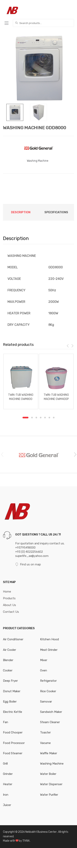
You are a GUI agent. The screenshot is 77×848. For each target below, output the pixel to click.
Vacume (45, 743)
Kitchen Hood (49, 639)
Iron (5, 794)
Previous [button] (2, 454)
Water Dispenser (51, 784)
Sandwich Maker (51, 712)
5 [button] (45, 417)
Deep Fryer (10, 681)
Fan (5, 722)
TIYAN (26, 840)
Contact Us (11, 612)
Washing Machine (37, 161)
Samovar (46, 701)
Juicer (7, 805)
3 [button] (36, 417)
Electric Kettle (12, 712)
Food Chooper (13, 732)
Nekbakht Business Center (41, 832)
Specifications (56, 212)
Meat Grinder (48, 650)
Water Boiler (48, 774)
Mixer (43, 660)
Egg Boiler (10, 701)
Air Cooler (9, 650)
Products (9, 598)
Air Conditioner (13, 639)
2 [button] (32, 417)
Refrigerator (48, 681)
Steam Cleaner (50, 722)
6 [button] (49, 417)
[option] (38, 68)
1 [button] (25, 417)
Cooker (7, 670)
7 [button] (53, 417)
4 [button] (40, 417)
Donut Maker (11, 691)
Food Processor (14, 743)
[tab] (20, 212)
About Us (9, 605)
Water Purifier (49, 794)
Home (7, 591)
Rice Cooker (48, 691)
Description (20, 212)
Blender (8, 660)
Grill (5, 763)
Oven (43, 670)
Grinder (8, 774)
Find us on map (30, 564)
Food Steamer (12, 753)
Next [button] (75, 454)
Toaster (45, 732)
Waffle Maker (48, 753)
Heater (7, 784)
